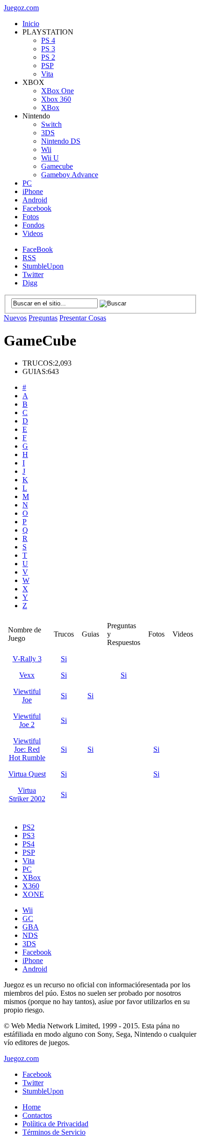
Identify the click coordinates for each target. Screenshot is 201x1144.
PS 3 (48, 49)
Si (64, 659)
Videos (32, 233)
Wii (46, 149)
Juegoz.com (21, 8)
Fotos (30, 217)
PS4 (28, 844)
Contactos (37, 1115)
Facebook (36, 208)
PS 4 (48, 40)
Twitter (32, 274)
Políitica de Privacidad (55, 1124)
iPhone (32, 191)
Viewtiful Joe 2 (27, 720)
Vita (47, 74)
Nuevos (15, 318)
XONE (33, 894)
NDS (30, 935)
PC (27, 183)
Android (34, 200)
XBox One (57, 91)
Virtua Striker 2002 (27, 794)
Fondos (33, 225)
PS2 (28, 827)
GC (27, 918)
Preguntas (43, 318)
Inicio (30, 24)
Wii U (50, 158)
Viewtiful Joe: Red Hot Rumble (27, 749)
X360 (30, 886)
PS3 (28, 835)
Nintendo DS (60, 141)
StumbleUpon (43, 266)
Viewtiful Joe (27, 695)
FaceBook (37, 249)
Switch (51, 124)
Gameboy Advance (69, 175)
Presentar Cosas (82, 318)
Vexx (27, 675)
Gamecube (57, 166)
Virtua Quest (27, 774)
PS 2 (48, 57)
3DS (48, 133)
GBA (30, 927)
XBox (50, 107)
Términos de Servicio (54, 1132)
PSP (47, 65)
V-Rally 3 (27, 659)
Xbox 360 (56, 99)
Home (31, 1107)
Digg (29, 283)
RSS (29, 258)
